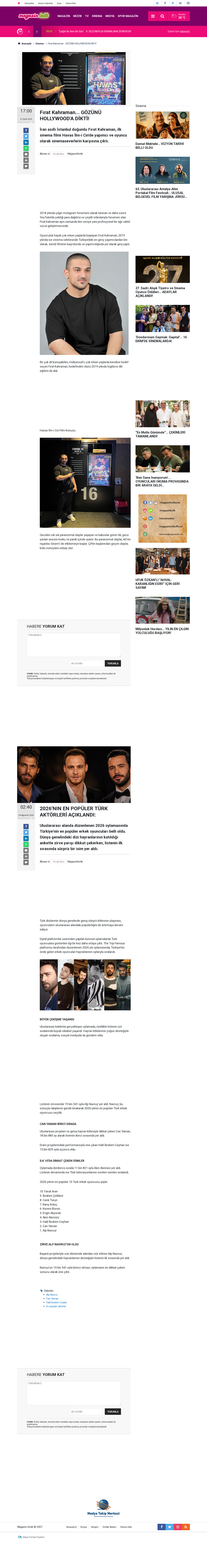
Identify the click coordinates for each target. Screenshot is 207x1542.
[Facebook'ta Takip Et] (165, 3)
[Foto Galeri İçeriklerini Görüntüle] (188, 3)
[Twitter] (26, 136)
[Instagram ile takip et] (178, 1527)
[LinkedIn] (26, 142)
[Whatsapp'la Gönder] (26, 148)
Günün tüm (179, 31)
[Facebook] (26, 130)
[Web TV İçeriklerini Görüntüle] (180, 3)
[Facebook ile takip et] (162, 1527)
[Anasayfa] (19, 3)
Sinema (97, 16)
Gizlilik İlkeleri (109, 1527)
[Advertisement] (85, 183)
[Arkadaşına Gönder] (26, 154)
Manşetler (29, 3)
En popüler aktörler (56, 1306)
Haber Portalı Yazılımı (33, 1537)
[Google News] (59, 154)
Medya (109, 16)
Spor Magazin (128, 16)
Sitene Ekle (71, 3)
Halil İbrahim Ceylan (56, 1302)
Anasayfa (71, 1527)
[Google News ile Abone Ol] (157, 3)
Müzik (77, 16)
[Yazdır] (26, 160)
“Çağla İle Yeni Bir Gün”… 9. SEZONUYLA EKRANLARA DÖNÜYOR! (95, 31)
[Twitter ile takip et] (170, 1527)
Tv (87, 16)
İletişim (94, 1527)
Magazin (64, 16)
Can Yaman (52, 1298)
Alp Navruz (52, 1294)
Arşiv (59, 3)
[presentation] (29, 31)
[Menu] (153, 16)
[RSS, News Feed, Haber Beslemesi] (186, 1527)
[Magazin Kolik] (34, 15)
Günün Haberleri (45, 3)
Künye (84, 1527)
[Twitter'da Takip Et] (172, 3)
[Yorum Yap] (26, 166)
